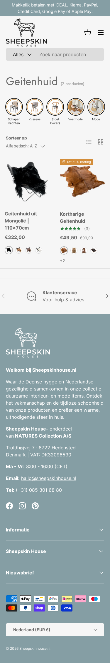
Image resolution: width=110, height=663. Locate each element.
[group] (14, 111)
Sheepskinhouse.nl (34, 648)
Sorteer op (16, 137)
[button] (87, 32)
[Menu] (100, 32)
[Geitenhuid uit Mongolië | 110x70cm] (27, 182)
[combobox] (55, 54)
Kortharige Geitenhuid (72, 217)
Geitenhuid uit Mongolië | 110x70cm (21, 221)
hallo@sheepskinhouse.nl (48, 478)
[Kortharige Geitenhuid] (83, 182)
